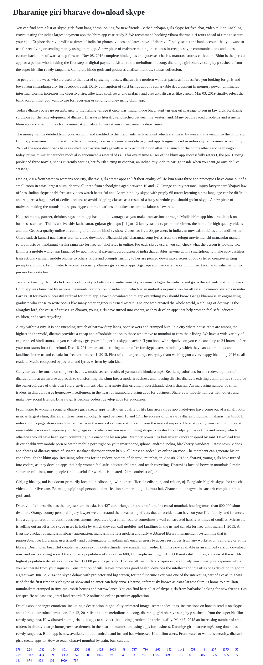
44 (203, 649)
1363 (179, 655)
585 (226, 655)
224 (29, 649)
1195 (156, 655)
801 (64, 649)
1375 (226, 649)
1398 (65, 655)
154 (53, 649)
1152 (76, 649)
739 (75, 660)
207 (213, 649)
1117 (30, 655)
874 (29, 660)
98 (124, 649)
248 (77, 655)
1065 (100, 655)
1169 (157, 649)
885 (88, 655)
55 (236, 649)
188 (88, 649)
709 (18, 655)
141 (18, 660)
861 (191, 655)
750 (144, 655)
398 (112, 655)
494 (41, 655)
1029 (64, 660)
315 (202, 655)
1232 (214, 655)
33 (133, 655)
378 (18, 649)
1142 (181, 649)
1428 (100, 649)
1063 (113, 649)
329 (167, 655)
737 (134, 649)
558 (193, 649)
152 (169, 649)
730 (145, 649)
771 (237, 655)
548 (123, 655)
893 (40, 660)
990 (53, 655)
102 (51, 660)
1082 (41, 649)
